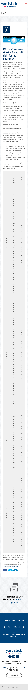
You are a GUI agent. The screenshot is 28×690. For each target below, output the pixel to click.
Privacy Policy (16, 687)
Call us (4, 561)
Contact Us (14, 675)
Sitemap (10, 687)
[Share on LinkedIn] (15, 570)
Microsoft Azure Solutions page (10, 566)
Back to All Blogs (14, 627)
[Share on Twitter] (10, 570)
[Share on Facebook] (5, 570)
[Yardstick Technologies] (8, 5)
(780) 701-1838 (14, 670)
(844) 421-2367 (12, 668)
